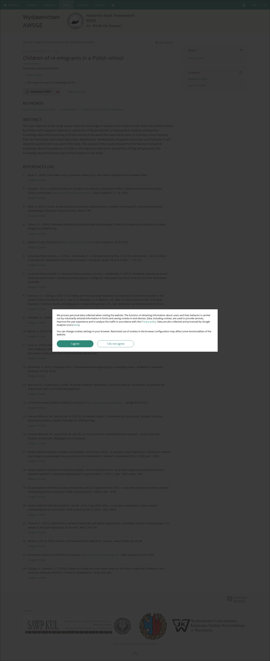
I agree (75, 344)
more (76, 325)
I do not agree (115, 344)
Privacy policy (148, 321)
